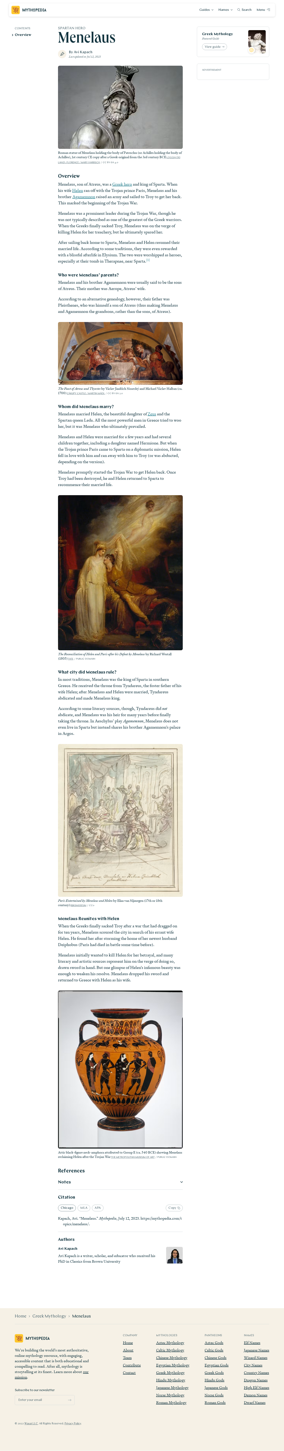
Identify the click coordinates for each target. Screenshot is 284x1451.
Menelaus (81, 1316)
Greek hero (122, 184)
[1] (148, 260)
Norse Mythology (170, 1395)
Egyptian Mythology (172, 1365)
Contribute (132, 1365)
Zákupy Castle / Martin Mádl (86, 393)
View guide (213, 47)
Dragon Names (256, 1380)
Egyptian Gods (216, 1365)
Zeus (152, 414)
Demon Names (255, 1395)
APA (98, 1208)
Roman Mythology (171, 1402)
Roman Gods (215, 1402)
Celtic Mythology (170, 1350)
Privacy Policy (72, 1423)
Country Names (256, 1372)
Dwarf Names (254, 1402)
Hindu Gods (214, 1380)
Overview (23, 35)
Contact (129, 1372)
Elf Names (252, 1342)
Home (20, 1316)
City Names (253, 1365)
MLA (84, 1208)
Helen (77, 190)
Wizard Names (255, 1357)
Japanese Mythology (172, 1387)
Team (127, 1357)
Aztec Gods (214, 1342)
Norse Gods (214, 1395)
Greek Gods (214, 1372)
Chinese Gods (215, 1357)
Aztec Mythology (170, 1342)
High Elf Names (256, 1387)
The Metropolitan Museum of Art (133, 1157)
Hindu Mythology (170, 1380)
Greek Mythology (217, 34)
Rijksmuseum (78, 905)
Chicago (67, 1208)
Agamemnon (83, 196)
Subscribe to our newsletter (35, 1390)
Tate (70, 659)
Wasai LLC (31, 1423)
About (128, 1350)
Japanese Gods (216, 1387)
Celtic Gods (214, 1350)
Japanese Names (256, 1350)
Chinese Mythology (171, 1357)
